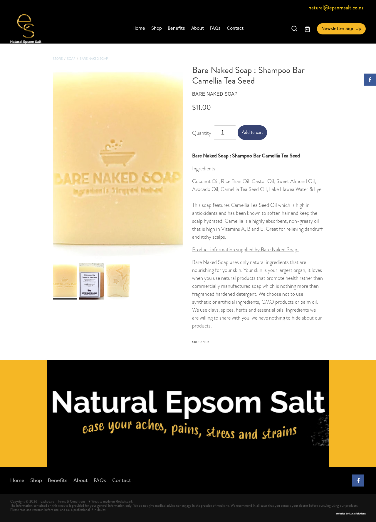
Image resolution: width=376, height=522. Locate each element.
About (197, 28)
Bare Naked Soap (94, 58)
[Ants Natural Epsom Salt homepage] (45, 29)
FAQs (215, 28)
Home (138, 28)
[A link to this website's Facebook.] (370, 80)
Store (58, 58)
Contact (235, 28)
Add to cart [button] (252, 132)
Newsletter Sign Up (341, 28)
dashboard (48, 501)
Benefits (176, 28)
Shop (156, 28)
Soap (71, 58)
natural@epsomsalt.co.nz (336, 7)
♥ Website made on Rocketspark (110, 501)
